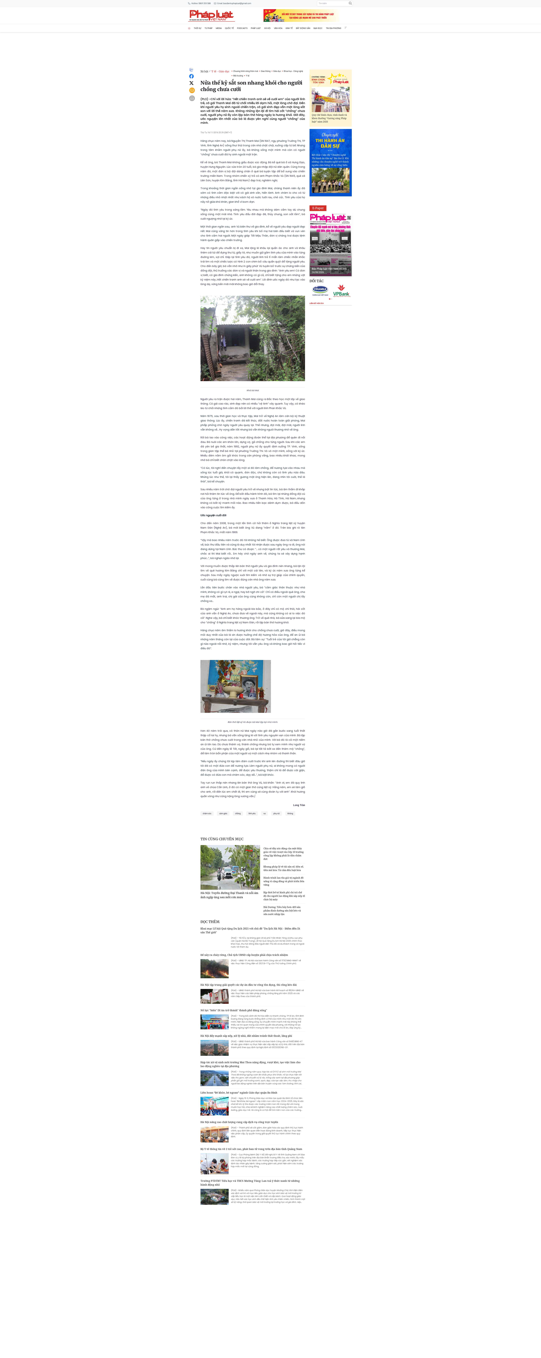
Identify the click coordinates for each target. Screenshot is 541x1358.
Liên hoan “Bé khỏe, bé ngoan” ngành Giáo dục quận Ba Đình (238, 1092)
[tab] (329, 299)
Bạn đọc (318, 28)
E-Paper (318, 208)
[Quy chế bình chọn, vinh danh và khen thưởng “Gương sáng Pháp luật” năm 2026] (331, 99)
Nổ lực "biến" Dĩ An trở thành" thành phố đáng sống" (233, 1010)
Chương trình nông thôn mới (245, 71)
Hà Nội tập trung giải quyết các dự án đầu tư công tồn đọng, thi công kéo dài (248, 984)
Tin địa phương (333, 28)
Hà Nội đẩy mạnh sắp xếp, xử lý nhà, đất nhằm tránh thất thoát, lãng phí (246, 1035)
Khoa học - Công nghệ (293, 71)
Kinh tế (289, 28)
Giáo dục (277, 71)
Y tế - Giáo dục (220, 71)
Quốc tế (229, 28)
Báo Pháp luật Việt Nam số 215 (329, 268)
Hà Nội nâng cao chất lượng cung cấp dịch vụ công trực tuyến (239, 1122)
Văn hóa (278, 28)
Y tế (247, 76)
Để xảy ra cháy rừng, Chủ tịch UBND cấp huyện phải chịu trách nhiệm (244, 955)
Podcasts (242, 28)
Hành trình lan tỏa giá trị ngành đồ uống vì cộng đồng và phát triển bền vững (283, 881)
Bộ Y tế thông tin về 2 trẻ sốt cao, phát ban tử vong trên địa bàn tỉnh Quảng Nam (251, 1149)
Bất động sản (303, 28)
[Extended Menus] (346, 28)
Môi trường (238, 76)
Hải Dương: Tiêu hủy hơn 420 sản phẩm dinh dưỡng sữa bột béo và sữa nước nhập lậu (282, 911)
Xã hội (267, 28)
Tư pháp (208, 28)
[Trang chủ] (189, 28)
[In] (192, 98)
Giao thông (265, 71)
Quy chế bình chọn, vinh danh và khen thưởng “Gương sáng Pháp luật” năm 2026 (329, 118)
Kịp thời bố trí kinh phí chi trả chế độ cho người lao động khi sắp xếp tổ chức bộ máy (284, 896)
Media (219, 28)
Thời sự (197, 28)
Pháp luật (256, 28)
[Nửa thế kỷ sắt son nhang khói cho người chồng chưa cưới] (211, 15)
